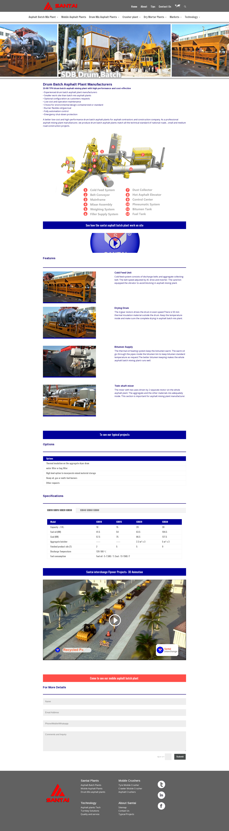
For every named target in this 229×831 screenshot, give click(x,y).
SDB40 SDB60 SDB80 (89, 510)
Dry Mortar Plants (154, 17)
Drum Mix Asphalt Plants (103, 17)
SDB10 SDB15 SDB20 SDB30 (59, 510)
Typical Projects (126, 814)
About (144, 7)
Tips (153, 7)
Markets (174, 17)
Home (134, 7)
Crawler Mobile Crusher (130, 788)
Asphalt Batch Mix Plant (42, 17)
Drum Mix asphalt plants (93, 791)
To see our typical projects (114, 434)
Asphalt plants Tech (90, 807)
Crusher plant (130, 17)
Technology (191, 17)
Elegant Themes (64, 827)
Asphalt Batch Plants (91, 785)
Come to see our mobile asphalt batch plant (114, 678)
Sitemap (122, 807)
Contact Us (165, 7)
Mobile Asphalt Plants (73, 17)
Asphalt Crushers (127, 791)
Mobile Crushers (129, 780)
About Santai (127, 803)
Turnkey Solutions (90, 810)
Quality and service (90, 814)
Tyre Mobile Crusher (128, 785)
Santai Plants (90, 780)
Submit (180, 757)
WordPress (93, 827)
